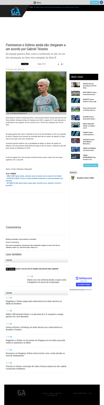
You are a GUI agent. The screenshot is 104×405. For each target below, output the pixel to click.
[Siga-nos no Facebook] (101, 2)
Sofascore (89, 289)
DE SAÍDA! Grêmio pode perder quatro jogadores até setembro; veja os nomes (56, 7)
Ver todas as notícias (91, 165)
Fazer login (94, 2)
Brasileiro (73, 172)
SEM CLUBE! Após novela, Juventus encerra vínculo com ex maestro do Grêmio (34, 176)
